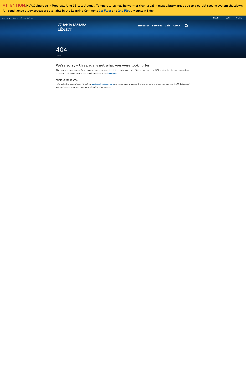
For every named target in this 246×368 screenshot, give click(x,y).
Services (157, 25)
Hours (216, 18)
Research (143, 25)
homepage (112, 73)
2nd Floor (124, 11)
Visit (167, 25)
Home (58, 55)
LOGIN (228, 18)
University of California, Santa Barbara (17, 18)
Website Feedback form (103, 84)
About (176, 25)
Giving (239, 18)
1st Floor (105, 11)
